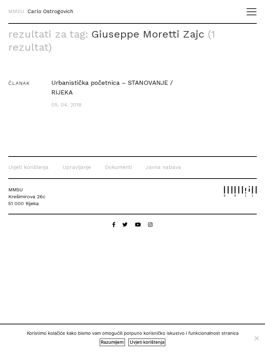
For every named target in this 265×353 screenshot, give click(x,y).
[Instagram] (150, 225)
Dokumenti (118, 167)
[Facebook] (115, 225)
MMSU (16, 11)
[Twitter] (126, 225)
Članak (19, 83)
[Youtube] (138, 225)
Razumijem (112, 342)
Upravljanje (76, 167)
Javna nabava (163, 167)
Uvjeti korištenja (28, 167)
